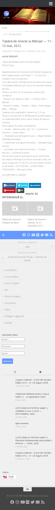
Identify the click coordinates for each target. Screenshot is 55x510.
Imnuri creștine (12, 283)
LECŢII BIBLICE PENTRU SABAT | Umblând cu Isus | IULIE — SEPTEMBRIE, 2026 (31, 411)
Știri (4, 27)
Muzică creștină (12, 296)
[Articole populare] (40, 372)
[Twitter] (42, 235)
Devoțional (10, 303)
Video (7, 309)
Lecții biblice (11, 270)
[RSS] (51, 235)
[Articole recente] (15, 372)
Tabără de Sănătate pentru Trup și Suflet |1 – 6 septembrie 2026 (32, 395)
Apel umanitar (22, 423)
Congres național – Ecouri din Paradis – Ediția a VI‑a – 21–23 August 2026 (34, 381)
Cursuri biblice (12, 276)
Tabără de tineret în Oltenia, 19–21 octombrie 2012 (37, 222)
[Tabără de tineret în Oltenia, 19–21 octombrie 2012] (40, 208)
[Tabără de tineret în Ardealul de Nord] (14, 208)
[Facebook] (24, 235)
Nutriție (8, 322)
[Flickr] (37, 235)
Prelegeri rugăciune (14, 316)
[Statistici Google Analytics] (9, 478)
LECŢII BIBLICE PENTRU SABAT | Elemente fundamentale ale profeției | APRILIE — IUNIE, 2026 (33, 440)
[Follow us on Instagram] (28, 235)
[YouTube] (33, 235)
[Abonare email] (46, 235)
